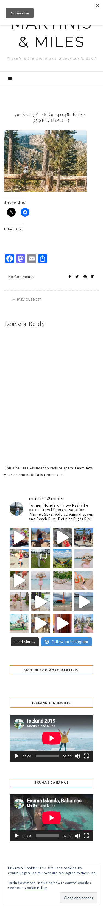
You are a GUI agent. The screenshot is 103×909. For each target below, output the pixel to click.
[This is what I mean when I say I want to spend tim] (83, 580)
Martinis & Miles (51, 32)
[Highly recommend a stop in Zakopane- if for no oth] (40, 537)
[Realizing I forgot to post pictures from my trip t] (62, 558)
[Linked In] (91, 277)
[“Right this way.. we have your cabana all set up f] (62, 601)
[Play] (17, 756)
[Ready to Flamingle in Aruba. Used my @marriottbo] (83, 601)
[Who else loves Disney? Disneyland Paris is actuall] (19, 623)
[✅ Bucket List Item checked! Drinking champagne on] (83, 623)
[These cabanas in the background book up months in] (83, 558)
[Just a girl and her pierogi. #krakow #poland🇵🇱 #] (19, 558)
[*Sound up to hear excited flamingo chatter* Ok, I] (19, 580)
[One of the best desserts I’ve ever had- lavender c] (19, 537)
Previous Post (29, 299)
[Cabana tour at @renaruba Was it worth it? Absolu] (40, 601)
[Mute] (77, 756)
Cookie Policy (36, 888)
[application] (51, 738)
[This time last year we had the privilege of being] (40, 558)
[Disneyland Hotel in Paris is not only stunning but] (40, 623)
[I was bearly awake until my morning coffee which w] (62, 537)
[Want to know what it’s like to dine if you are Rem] (62, 623)
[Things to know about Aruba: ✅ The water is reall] (40, 580)
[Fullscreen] (86, 756)
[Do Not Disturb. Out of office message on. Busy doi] (62, 580)
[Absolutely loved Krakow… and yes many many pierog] (83, 537)
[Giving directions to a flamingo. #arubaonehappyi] (19, 601)
